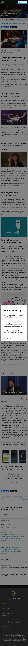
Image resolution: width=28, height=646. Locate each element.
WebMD (6, 315)
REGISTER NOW (8, 338)
